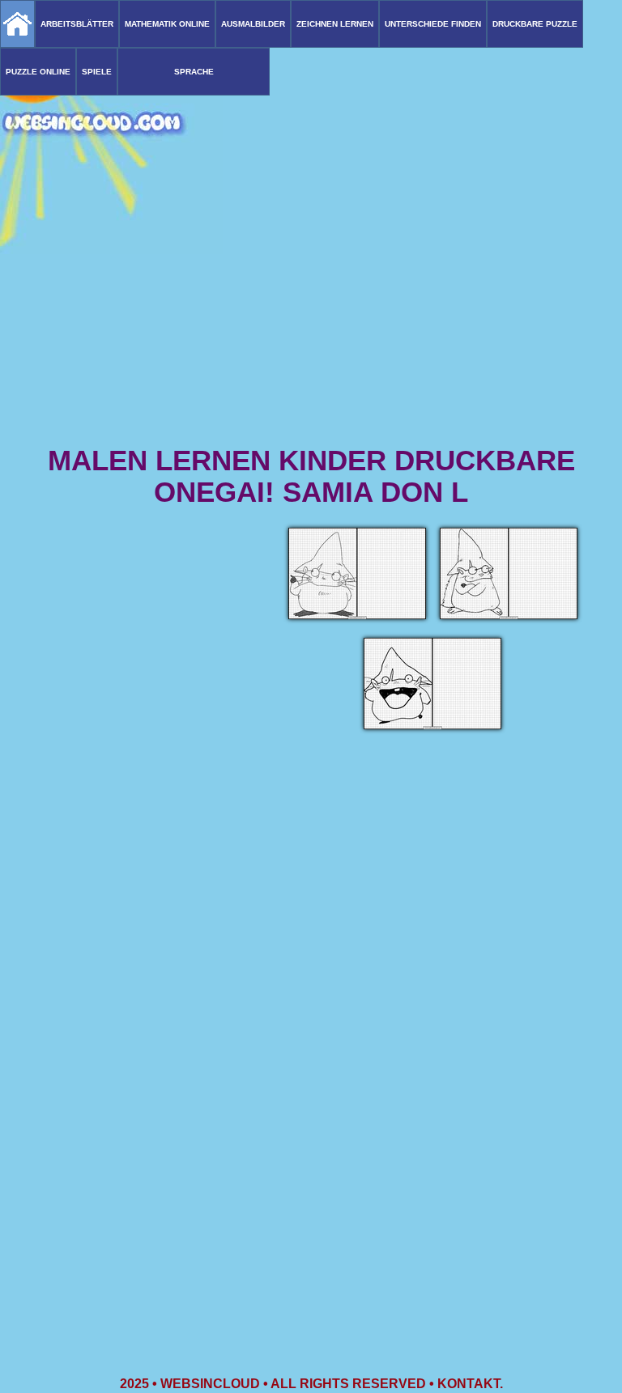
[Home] (17, 24)
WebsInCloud (210, 1384)
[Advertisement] (311, 315)
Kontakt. (470, 1384)
